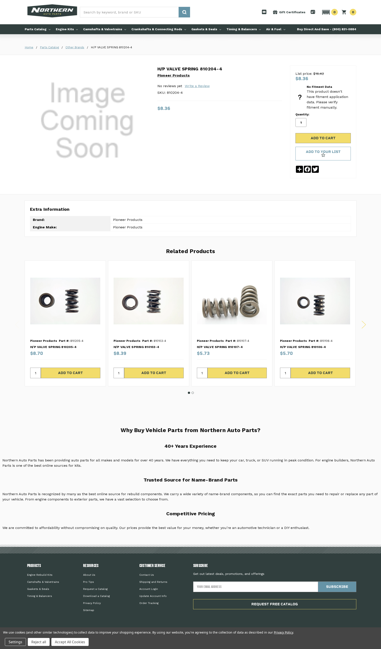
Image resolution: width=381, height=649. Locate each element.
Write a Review (197, 86)
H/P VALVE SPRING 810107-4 (220, 347)
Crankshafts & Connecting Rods (156, 29)
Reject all (38, 642)
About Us (89, 574)
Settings (15, 642)
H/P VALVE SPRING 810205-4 (53, 347)
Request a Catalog (95, 589)
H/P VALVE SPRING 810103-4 (136, 347)
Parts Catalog (36, 29)
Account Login (148, 589)
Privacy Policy (92, 603)
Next (363, 324)
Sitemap (88, 610)
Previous (17, 324)
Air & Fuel (273, 29)
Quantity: (302, 114)
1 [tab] (189, 393)
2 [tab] (193, 393)
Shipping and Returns (153, 581)
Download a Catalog (96, 596)
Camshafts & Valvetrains (102, 29)
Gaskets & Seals (204, 29)
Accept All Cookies (70, 642)
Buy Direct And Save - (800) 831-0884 (326, 29)
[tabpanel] (65, 323)
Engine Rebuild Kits (39, 574)
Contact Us (146, 574)
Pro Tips (88, 581)
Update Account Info (153, 596)
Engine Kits (65, 29)
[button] (329, 12)
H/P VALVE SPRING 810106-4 (303, 347)
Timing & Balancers (241, 29)
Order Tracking (149, 603)
